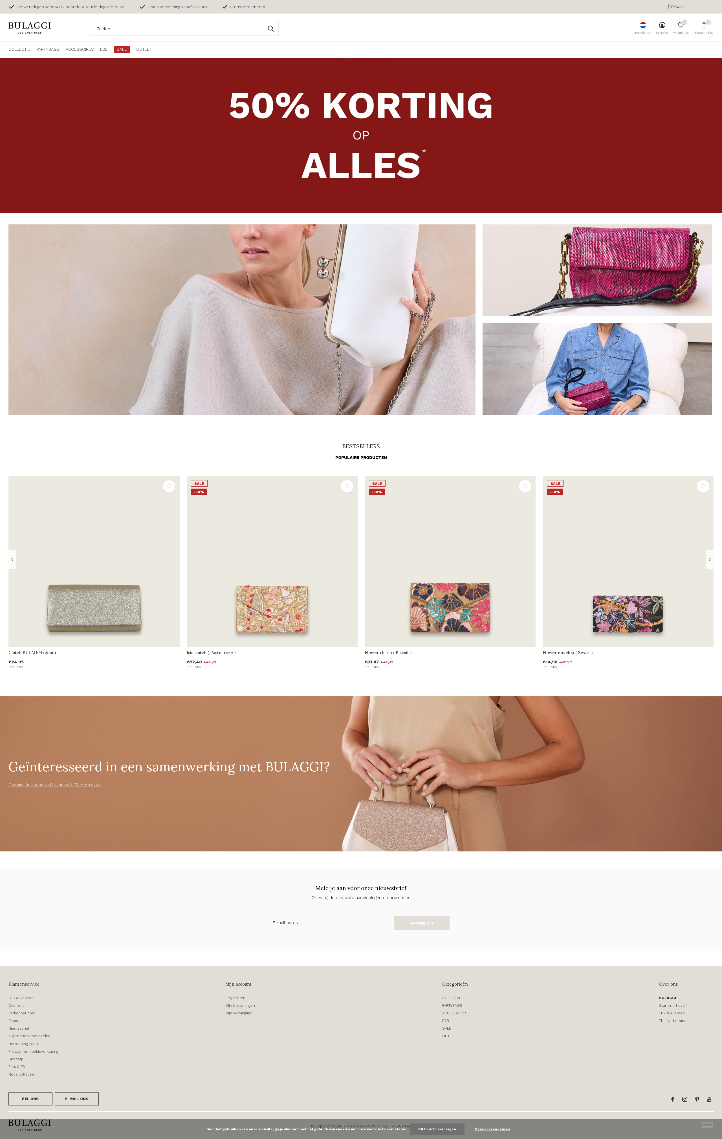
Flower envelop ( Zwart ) (568, 652)
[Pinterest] (697, 1099)
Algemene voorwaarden (29, 1036)
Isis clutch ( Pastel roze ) (211, 652)
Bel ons (30, 1099)
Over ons (16, 1005)
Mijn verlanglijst (238, 1013)
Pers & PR (16, 1067)
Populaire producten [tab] (361, 457)
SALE (122, 49)
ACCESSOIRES (80, 49)
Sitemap (15, 1059)
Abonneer (421, 923)
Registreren (235, 998)
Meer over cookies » (492, 1129)
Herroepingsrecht (23, 1044)
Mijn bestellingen (240, 1005)
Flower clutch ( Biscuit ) (388, 652)
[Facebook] (672, 1099)
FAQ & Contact (21, 998)
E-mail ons (77, 1099)
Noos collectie (21, 1074)
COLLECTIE (19, 49)
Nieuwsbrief (18, 1028)
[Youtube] (709, 1099)
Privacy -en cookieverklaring (33, 1051)
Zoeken (271, 29)
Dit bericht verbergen (437, 1129)
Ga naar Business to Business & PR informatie (54, 784)
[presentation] (12, 559)
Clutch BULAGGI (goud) (32, 652)
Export (14, 1021)
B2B (103, 49)
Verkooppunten (22, 1013)
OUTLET (144, 49)
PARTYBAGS (48, 49)
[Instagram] (684, 1099)
